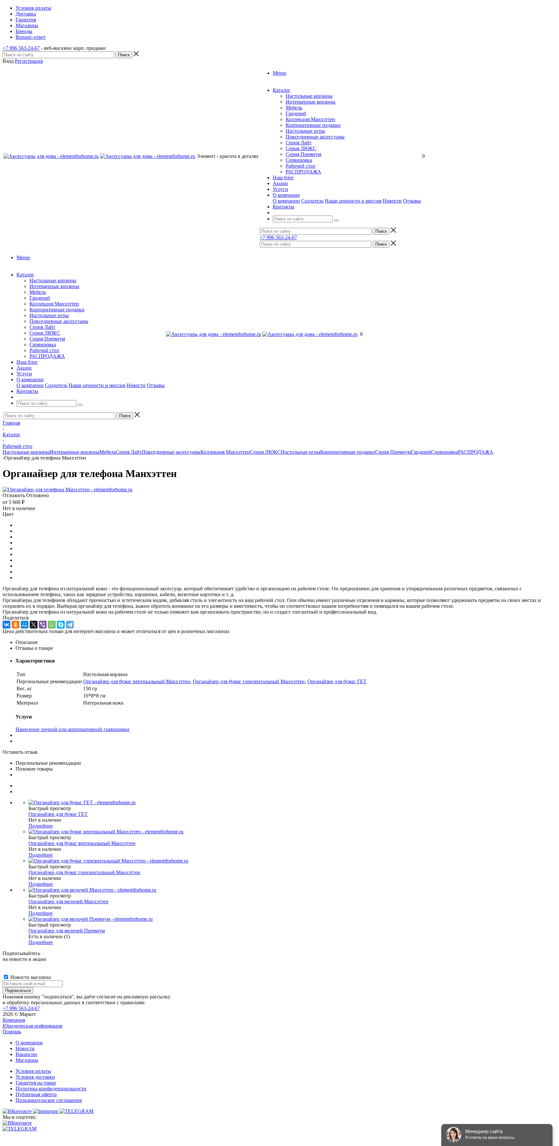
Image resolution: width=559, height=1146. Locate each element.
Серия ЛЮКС (301, 148)
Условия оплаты (33, 1071)
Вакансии (26, 1054)
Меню (279, 73)
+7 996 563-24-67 (21, 48)
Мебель (294, 107)
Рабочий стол (300, 166)
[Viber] (43, 625)
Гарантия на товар (36, 1082)
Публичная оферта (36, 1094)
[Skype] (61, 625)
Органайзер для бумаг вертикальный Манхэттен (136, 681)
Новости (392, 201)
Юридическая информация (32, 1026)
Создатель (312, 201)
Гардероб (296, 113)
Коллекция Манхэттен (310, 119)
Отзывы (412, 201)
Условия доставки (35, 1077)
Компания (14, 1020)
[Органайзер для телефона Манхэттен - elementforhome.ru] (67, 489)
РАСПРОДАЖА (303, 171)
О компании (286, 201)
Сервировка (299, 160)
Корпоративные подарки (313, 125)
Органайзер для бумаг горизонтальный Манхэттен (249, 681)
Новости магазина (30, 977)
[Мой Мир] (24, 625)
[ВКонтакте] (6, 625)
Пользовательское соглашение (49, 1100)
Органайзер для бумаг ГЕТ (337, 681)
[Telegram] (70, 625)
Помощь (12, 1031)
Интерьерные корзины (310, 102)
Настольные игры (305, 131)
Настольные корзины (309, 96)
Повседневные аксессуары (315, 136)
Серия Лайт (299, 142)
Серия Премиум (303, 154)
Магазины (27, 1060)
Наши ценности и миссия (353, 201)
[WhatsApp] (52, 625)
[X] (34, 625)
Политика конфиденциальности (51, 1088)
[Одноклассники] (15, 625)
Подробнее (40, 826)
